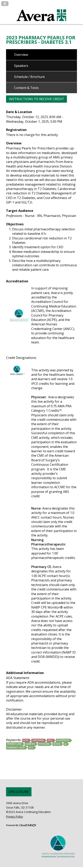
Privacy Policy (14, 816)
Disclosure (19, 791)
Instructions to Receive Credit (36, 99)
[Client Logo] (41, 23)
